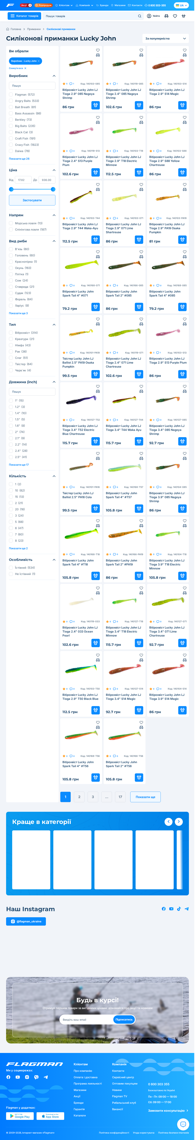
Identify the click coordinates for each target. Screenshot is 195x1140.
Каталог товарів (27, 16)
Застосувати (32, 200)
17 (120, 797)
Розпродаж (45, 5)
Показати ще (145, 797)
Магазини (120, 5)
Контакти (137, 5)
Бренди (104, 5)
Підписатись (124, 1019)
